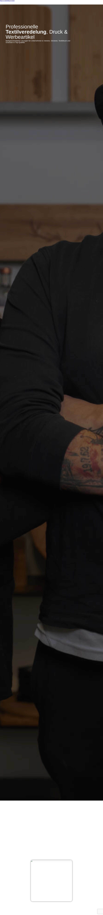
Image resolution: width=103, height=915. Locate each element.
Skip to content (4, 0)
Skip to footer (11, 0)
